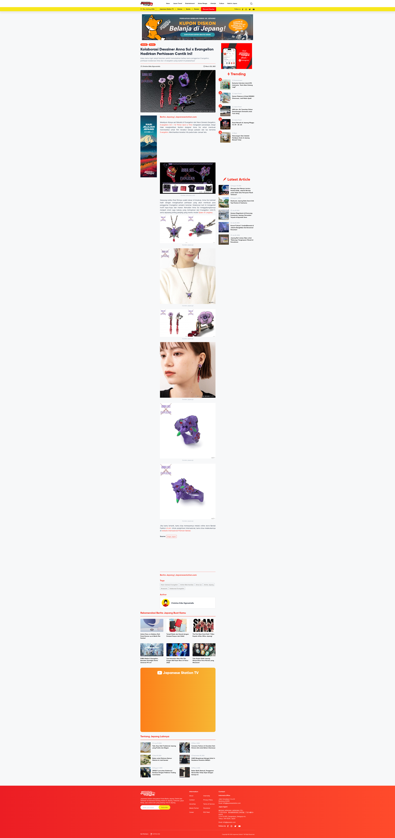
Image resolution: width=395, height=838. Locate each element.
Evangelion (164, 132)
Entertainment (190, 3)
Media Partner (194, 808)
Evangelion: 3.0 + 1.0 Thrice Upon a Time (176, 125)
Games (179, 9)
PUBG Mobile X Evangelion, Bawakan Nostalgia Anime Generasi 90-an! (149, 660)
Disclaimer (206, 808)
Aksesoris (164, 588)
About (191, 796)
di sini (168, 528)
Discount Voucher (208, 9)
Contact (192, 800)
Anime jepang (209, 585)
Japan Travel (177, 3)
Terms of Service (209, 804)
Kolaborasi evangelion (177, 588)
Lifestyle (213, 3)
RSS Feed (206, 812)
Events (188, 9)
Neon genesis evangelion (169, 585)
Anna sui (199, 585)
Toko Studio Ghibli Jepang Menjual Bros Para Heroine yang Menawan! (203, 660)
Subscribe (164, 807)
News (168, 3)
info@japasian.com (229, 822)
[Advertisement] (188, 554)
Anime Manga (202, 3)
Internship (206, 796)
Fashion (152, 44)
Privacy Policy (208, 800)
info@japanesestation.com (232, 803)
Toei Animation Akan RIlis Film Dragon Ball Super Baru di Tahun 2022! (177, 660)
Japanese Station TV (167, 9)
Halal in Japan (232, 3)
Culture (221, 3)
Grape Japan (171, 536)
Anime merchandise (186, 585)
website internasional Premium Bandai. (176, 531)
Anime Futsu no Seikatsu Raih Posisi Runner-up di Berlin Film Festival (150, 636)
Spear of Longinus (205, 212)
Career (191, 812)
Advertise (192, 804)
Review (196, 9)
